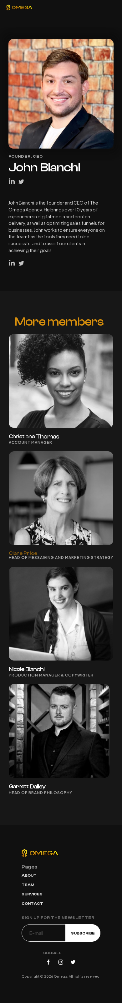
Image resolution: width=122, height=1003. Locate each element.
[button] (109, 7)
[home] (19, 7)
